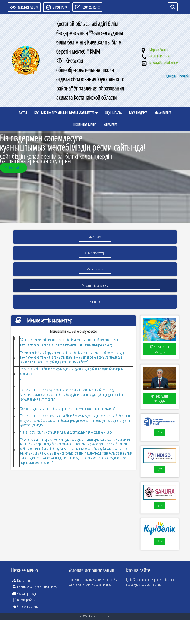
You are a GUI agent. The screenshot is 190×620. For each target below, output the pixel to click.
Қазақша (171, 75)
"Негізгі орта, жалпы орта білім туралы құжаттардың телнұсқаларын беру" (67, 432)
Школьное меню (84, 124)
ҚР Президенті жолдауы (160, 398)
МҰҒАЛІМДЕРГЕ (138, 112)
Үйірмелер (110, 124)
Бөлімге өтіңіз (13, 167)
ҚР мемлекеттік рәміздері (159, 349)
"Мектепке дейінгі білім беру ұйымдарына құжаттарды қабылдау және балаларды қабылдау (71, 371)
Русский (184, 75)
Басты (23, 112)
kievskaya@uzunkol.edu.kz (163, 62)
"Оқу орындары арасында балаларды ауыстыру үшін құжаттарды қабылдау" (67, 408)
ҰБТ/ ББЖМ (95, 237)
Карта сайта (24, 580)
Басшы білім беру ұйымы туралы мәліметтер (64, 112)
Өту (160, 432)
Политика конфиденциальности (37, 587)
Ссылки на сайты (27, 606)
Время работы (26, 600)
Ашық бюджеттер (95, 253)
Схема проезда (26, 593)
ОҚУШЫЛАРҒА (113, 112)
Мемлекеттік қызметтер (95, 285)
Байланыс (95, 301)
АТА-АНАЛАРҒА (163, 112)
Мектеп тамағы (95, 269)
